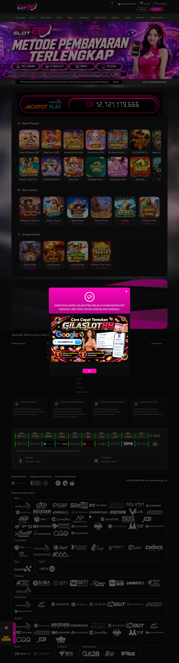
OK (89, 371)
